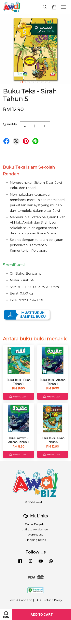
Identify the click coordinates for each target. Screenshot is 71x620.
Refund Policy (52, 600)
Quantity (10, 124)
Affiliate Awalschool (35, 529)
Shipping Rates (35, 539)
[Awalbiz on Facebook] (20, 562)
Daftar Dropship (35, 524)
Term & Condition (20, 600)
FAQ (38, 600)
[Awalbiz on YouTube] (40, 562)
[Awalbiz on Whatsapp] (51, 562)
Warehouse (35, 534)
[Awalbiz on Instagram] (30, 562)
